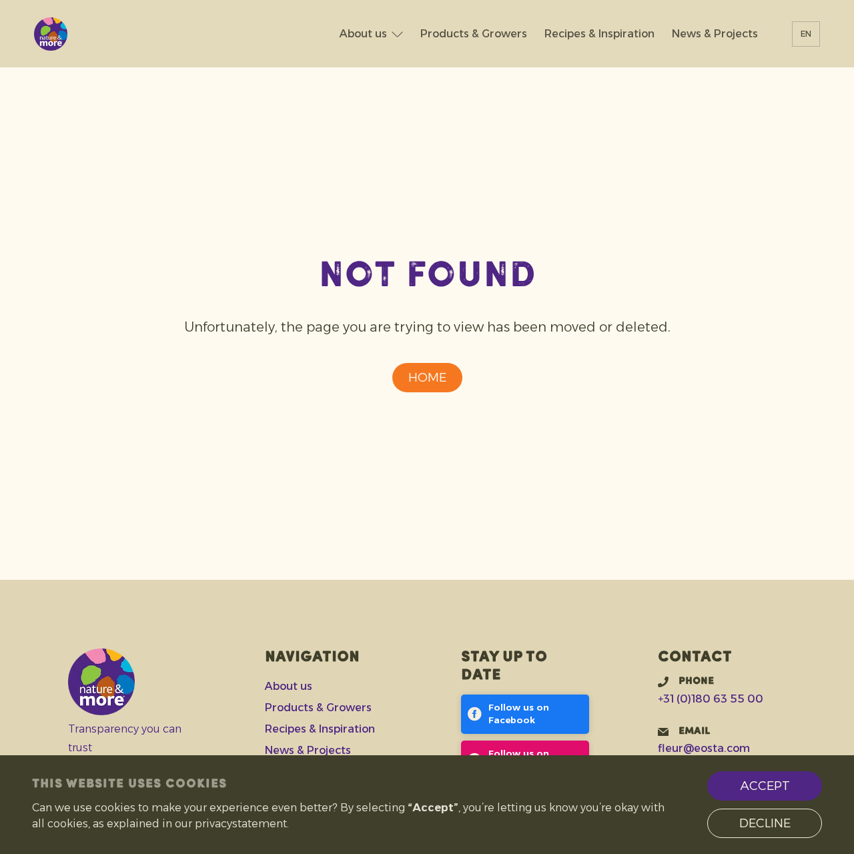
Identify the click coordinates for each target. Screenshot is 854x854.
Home (427, 377)
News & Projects (715, 33)
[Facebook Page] (525, 714)
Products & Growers (473, 33)
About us (363, 33)
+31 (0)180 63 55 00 (710, 699)
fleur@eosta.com (704, 748)
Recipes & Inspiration (599, 33)
